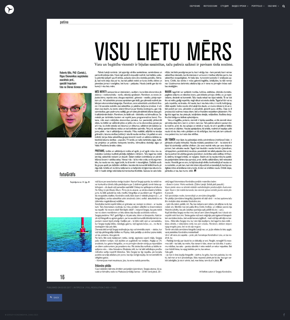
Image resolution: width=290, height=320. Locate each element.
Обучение (195, 6)
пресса (80, 287)
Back (56, 297)
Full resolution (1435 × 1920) (101, 287)
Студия (225, 6)
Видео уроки (239, 6)
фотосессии (210, 6)
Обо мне (272, 6)
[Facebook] (284, 314)
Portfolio (257, 6)
